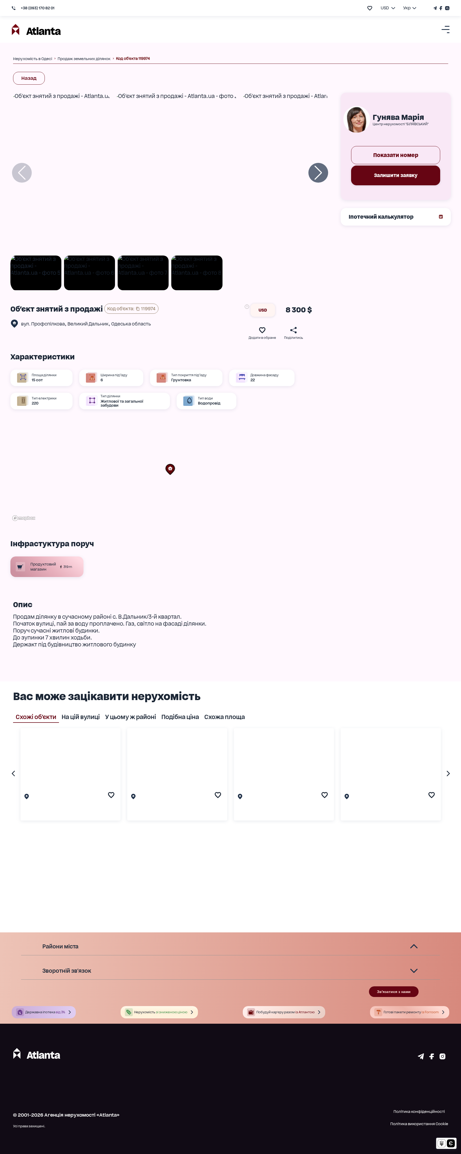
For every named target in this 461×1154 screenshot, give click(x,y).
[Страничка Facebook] (441, 8)
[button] (170, 469)
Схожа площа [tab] (224, 716)
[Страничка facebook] (431, 1057)
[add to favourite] (370, 8)
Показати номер (395, 155)
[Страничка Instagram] (447, 8)
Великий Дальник (88, 324)
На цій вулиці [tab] (81, 716)
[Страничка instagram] (442, 1057)
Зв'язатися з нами (394, 992)
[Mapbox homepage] (23, 518)
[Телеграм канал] (436, 8)
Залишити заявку (396, 175)
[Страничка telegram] (421, 1057)
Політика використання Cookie (419, 1124)
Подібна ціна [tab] (180, 716)
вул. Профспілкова (43, 324)
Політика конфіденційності (419, 1111)
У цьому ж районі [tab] (130, 716)
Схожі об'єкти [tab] (36, 716)
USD (263, 310)
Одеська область (131, 324)
